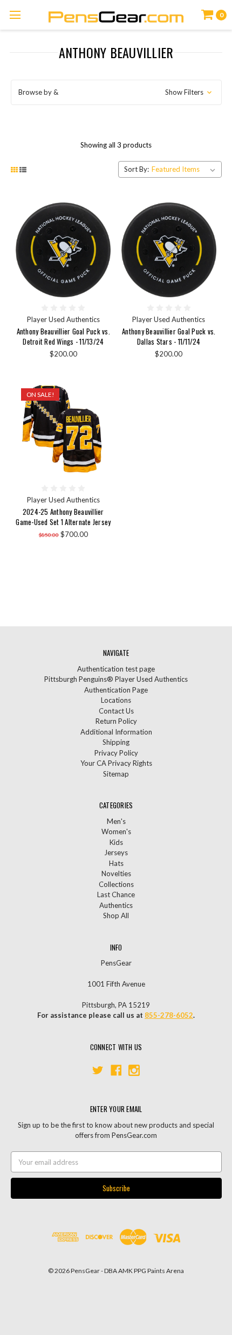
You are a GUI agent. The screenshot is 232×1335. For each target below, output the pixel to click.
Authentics (116, 905)
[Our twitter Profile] (98, 1070)
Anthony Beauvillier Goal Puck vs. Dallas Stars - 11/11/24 (168, 336)
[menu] (15, 15)
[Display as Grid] (14, 169)
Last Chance (116, 894)
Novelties (116, 873)
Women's (116, 831)
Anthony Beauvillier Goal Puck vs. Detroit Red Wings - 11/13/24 (63, 336)
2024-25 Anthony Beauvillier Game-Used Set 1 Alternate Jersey (63, 517)
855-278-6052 (169, 1015)
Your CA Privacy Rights (116, 763)
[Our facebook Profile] (116, 1070)
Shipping (116, 742)
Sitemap (116, 774)
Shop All (116, 915)
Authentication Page (116, 690)
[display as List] (22, 169)
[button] (116, 93)
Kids (116, 842)
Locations (116, 700)
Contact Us (116, 711)
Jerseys (116, 852)
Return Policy (116, 721)
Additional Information (116, 732)
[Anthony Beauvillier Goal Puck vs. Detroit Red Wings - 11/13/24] (63, 249)
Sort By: (136, 169)
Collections (116, 884)
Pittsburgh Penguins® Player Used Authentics (116, 679)
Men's (116, 821)
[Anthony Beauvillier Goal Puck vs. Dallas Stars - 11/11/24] (168, 249)
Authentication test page (116, 669)
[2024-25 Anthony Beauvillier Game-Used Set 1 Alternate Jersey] (63, 430)
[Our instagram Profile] (134, 1070)
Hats (116, 863)
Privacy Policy (116, 753)
